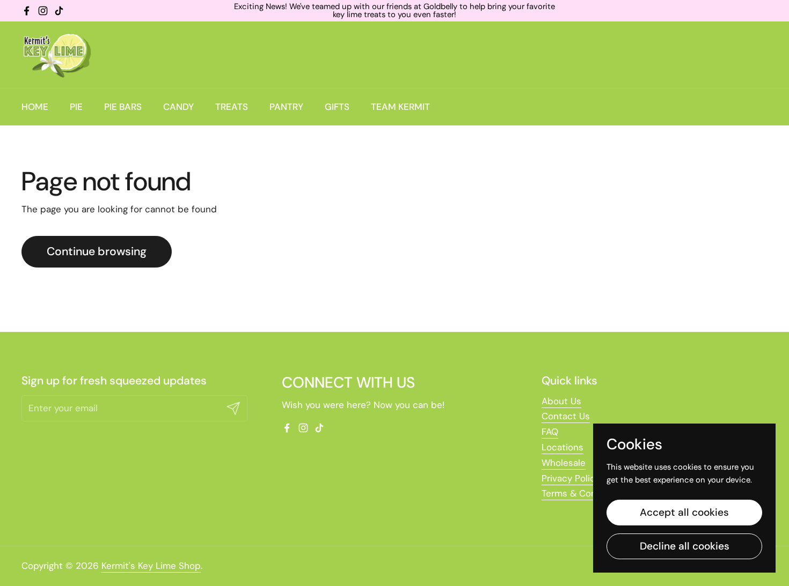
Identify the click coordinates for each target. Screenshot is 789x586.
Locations (562, 447)
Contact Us (566, 416)
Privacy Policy (571, 478)
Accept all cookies (684, 512)
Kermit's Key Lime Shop (151, 566)
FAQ (550, 431)
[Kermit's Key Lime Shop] (56, 55)
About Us (561, 401)
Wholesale (564, 463)
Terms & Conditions (584, 493)
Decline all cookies (684, 546)
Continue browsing (97, 251)
